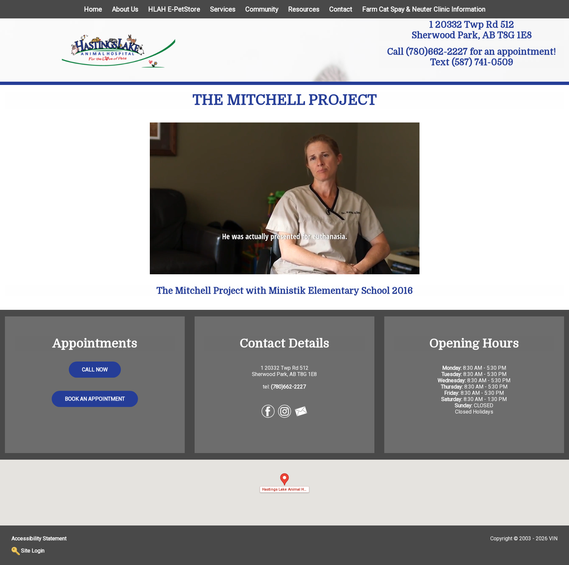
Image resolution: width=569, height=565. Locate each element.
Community (261, 9)
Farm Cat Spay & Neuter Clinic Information (423, 9)
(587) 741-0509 (482, 62)
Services (222, 9)
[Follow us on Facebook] (268, 411)
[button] (284, 483)
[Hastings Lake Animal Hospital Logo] (118, 50)
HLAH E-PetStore (174, 9)
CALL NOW (95, 369)
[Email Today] (301, 411)
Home (93, 9)
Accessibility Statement (39, 538)
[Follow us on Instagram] (284, 411)
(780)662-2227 (437, 52)
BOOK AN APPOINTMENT (95, 399)
